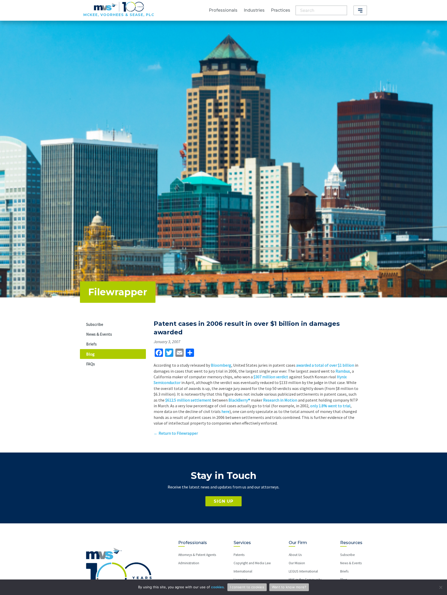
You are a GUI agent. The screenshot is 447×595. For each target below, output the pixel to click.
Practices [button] (280, 10)
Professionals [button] (223, 10)
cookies (217, 587)
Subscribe (94, 324)
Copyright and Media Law (252, 563)
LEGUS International (303, 571)
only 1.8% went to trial (330, 405)
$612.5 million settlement (188, 400)
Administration (188, 563)
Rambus (343, 371)
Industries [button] (254, 10)
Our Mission (297, 563)
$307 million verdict (271, 376)
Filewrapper (117, 292)
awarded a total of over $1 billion (325, 365)
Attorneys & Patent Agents (197, 555)
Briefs (91, 344)
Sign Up (223, 501)
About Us (295, 555)
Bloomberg (221, 365)
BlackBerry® (239, 400)
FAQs (90, 363)
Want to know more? (289, 587)
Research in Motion (280, 400)
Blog (90, 354)
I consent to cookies (247, 587)
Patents (239, 555)
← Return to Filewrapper (176, 433)
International (243, 571)
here (225, 411)
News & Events (99, 334)
